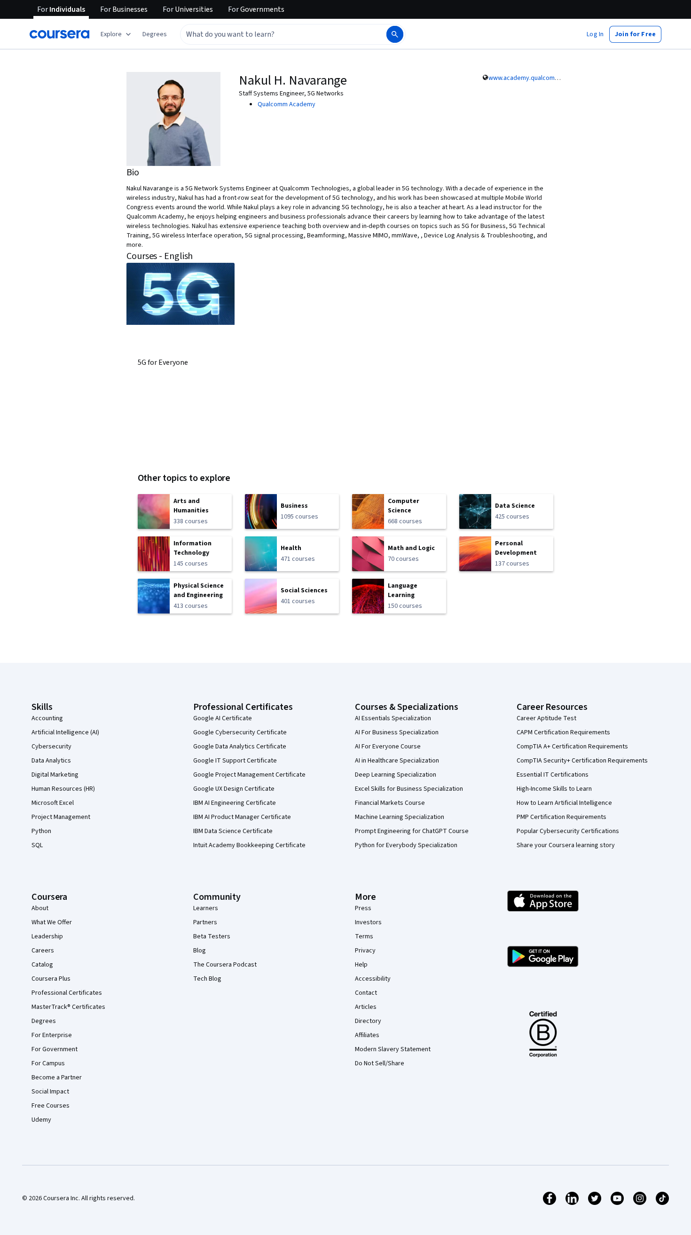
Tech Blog (207, 978)
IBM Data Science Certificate (233, 831)
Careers (42, 950)
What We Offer (51, 922)
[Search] (394, 34)
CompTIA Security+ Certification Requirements (582, 760)
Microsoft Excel (52, 803)
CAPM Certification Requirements (563, 732)
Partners (205, 922)
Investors (368, 922)
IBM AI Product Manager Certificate (242, 817)
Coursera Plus (51, 978)
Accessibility (373, 978)
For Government (54, 1049)
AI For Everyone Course (388, 746)
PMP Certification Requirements (561, 817)
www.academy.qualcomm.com (530, 78)
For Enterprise (51, 1035)
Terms (364, 936)
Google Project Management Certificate (249, 774)
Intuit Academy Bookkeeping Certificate (249, 845)
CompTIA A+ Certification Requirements (572, 746)
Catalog (42, 964)
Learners (205, 908)
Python (41, 831)
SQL (37, 845)
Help (361, 964)
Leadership (47, 936)
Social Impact (50, 1091)
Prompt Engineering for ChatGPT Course (412, 831)
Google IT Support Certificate (235, 760)
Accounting (47, 718)
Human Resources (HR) (63, 789)
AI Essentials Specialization (393, 718)
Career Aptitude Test (546, 718)
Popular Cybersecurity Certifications (568, 831)
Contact (366, 993)
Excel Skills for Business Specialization (409, 789)
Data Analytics (51, 760)
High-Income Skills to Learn (554, 789)
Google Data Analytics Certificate (239, 746)
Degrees (43, 1021)
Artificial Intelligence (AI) (65, 732)
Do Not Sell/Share (379, 1063)
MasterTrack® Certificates (68, 1007)
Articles (366, 1007)
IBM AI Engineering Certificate (234, 803)
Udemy (41, 1120)
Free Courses (50, 1105)
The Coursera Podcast (225, 964)
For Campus (48, 1063)
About (39, 908)
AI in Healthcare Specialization (397, 760)
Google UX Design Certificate (234, 789)
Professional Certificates (66, 993)
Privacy (365, 950)
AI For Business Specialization (397, 732)
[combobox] (273, 34)
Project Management (60, 817)
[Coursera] (59, 34)
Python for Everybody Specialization (406, 845)
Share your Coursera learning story (566, 845)
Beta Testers (211, 936)
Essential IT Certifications (553, 774)
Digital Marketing (55, 774)
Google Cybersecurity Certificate (240, 732)
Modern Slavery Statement (393, 1049)
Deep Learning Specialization (395, 774)
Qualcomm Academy (286, 104)
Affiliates (367, 1035)
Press (363, 908)
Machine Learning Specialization (399, 817)
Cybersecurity (51, 746)
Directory (368, 1021)
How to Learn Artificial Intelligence (564, 803)
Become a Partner (56, 1077)
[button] (155, 34)
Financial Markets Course (390, 803)
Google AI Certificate (222, 718)
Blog (199, 950)
